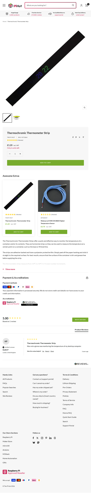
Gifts (4, 462)
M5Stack (6, 454)
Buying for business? (40, 407)
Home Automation (10, 458)
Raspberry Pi (7, 437)
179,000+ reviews (36, 15)
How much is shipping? (41, 403)
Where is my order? (40, 392)
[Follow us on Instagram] (42, 438)
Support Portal (68, 426)
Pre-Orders (67, 387)
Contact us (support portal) (43, 379)
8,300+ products (14, 15)
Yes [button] (43, 351)
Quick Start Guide (69, 417)
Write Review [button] (80, 319)
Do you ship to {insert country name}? (44, 397)
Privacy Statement (70, 392)
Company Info (68, 404)
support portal (59, 15)
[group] (14, 318)
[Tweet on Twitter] (79, 137)
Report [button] (47, 351)
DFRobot (44, 218)
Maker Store (7, 441)
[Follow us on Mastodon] (38, 442)
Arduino (6, 450)
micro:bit (6, 446)
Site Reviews (7, 396)
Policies (66, 396)
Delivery (66, 379)
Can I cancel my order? (41, 383)
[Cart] (86, 5)
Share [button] (52, 351)
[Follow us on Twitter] (37, 438)
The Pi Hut (11, 137)
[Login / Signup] (81, 5)
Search (5, 392)
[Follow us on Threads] (55, 438)
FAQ (64, 409)
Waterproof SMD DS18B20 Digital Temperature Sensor (52, 222)
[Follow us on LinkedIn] (50, 438)
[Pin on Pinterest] (76, 137)
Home (4, 21)
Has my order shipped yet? (43, 387)
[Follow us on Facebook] (33, 438)
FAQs (5, 383)
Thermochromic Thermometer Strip (17, 221)
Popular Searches (9, 387)
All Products (7, 379)
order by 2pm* (80, 15)
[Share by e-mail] (83, 137)
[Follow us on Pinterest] (46, 438)
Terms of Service (69, 400)
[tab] (81, 330)
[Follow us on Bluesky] (34, 442)
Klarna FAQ (67, 413)
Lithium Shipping (69, 383)
